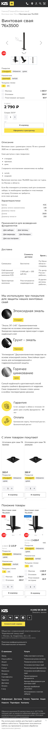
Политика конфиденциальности (14, 642)
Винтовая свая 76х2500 (9, 511)
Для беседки (25, 234)
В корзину (13, 495)
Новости (5, 702)
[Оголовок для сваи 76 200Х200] (35, 458)
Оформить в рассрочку (24, 130)
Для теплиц (23, 230)
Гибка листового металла (34, 656)
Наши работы (7, 659)
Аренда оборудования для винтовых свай (34, 682)
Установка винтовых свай (34, 665)
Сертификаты (7, 677)
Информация (7, 699)
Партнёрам (15, 702)
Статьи (4, 668)
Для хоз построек (11, 238)
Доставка (18, 699)
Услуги (27, 651)
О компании (7, 651)
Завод (4, 656)
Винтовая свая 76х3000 (32, 511)
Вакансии (5, 671)
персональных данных (11, 728)
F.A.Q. (4, 689)
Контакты (25, 702)
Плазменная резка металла (34, 659)
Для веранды (9, 234)
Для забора (8, 230)
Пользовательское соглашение (14, 644)
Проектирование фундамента (31, 677)
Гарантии (35, 699)
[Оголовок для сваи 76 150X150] (12, 458)
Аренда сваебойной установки (32, 687)
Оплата (26, 699)
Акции (42, 699)
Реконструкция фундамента (35, 668)
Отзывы (5, 674)
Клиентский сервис (13, 624)
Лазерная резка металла (33, 662)
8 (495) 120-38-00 (27, 4)
